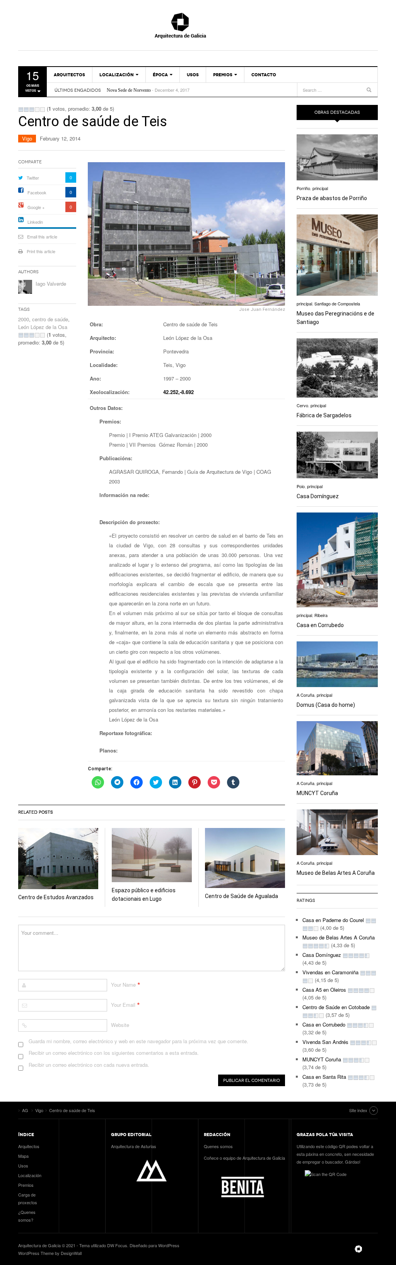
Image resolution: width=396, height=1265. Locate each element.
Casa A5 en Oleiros (324, 989)
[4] (37, 109)
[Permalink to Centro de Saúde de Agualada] (245, 858)
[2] (26, 109)
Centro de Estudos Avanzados (56, 897)
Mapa (23, 1156)
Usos (193, 74)
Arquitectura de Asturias (133, 1146)
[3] (31, 109)
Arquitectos (69, 74)
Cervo (302, 405)
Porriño (303, 188)
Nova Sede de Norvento (129, 86)
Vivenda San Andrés (325, 1042)
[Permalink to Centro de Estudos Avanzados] (58, 858)
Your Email (123, 1004)
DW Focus (117, 1245)
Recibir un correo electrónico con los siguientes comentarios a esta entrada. (114, 1052)
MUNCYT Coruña (317, 793)
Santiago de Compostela (337, 303)
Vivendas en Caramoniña (330, 972)
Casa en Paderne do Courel (333, 920)
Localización (116, 74)
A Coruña (305, 695)
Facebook (36, 192)
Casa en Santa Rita (324, 1076)
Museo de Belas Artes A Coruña (336, 873)
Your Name (123, 984)
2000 (23, 319)
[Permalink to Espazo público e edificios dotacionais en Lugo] (152, 855)
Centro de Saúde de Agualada (241, 896)
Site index (358, 1110)
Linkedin (35, 222)
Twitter (33, 178)
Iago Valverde (51, 283)
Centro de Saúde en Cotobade (336, 1007)
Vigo (27, 138)
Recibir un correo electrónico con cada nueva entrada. (89, 1064)
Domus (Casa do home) (326, 705)
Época (160, 74)
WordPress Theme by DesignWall (50, 1253)
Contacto (263, 74)
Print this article (41, 251)
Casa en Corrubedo (320, 625)
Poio (301, 486)
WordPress (168, 1245)
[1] (21, 109)
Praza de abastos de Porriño (332, 198)
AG (198, 25)
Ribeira (321, 615)
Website (120, 1024)
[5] (42, 109)
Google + (35, 207)
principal (320, 188)
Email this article (42, 236)
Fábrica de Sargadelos (324, 415)
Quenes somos (218, 1146)
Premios (222, 74)
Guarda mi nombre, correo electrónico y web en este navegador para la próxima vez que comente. (138, 1041)
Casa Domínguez (318, 496)
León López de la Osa (42, 327)
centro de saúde (50, 319)
